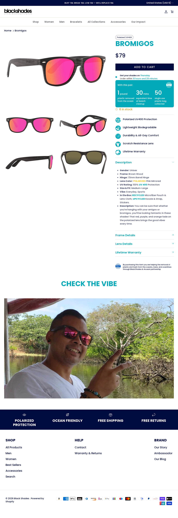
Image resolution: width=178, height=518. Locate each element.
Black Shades (22, 498)
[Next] (168, 348)
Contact (80, 447)
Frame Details (125, 235)
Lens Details (123, 244)
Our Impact (138, 21)
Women (49, 21)
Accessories (118, 21)
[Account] (165, 11)
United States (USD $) (158, 2)
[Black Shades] (18, 12)
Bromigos (20, 30)
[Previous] (9, 348)
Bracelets (76, 21)
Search (10, 477)
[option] (89, 348)
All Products (14, 447)
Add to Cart (144, 67)
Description (123, 162)
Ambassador (163, 453)
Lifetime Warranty (128, 252)
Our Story (160, 447)
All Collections (96, 21)
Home (7, 30)
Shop (36, 21)
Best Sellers (13, 465)
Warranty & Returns (88, 453)
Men (62, 21)
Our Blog (160, 459)
